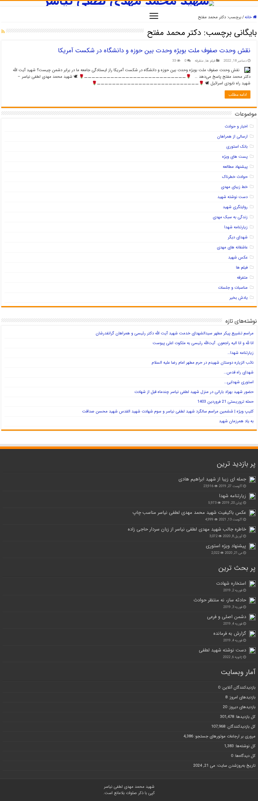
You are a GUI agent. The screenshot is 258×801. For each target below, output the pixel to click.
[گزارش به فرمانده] (252, 634)
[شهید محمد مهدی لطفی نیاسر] (129, 3)
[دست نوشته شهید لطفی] (252, 650)
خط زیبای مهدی (234, 187)
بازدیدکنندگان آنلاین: (237, 687)
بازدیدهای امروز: (241, 697)
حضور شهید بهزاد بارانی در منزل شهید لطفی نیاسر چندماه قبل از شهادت (194, 392)
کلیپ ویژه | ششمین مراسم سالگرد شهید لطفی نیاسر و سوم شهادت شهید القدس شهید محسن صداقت (168, 411)
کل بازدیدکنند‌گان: (240, 726)
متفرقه (199, 61)
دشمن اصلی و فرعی (226, 617)
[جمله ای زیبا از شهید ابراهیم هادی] (252, 479)
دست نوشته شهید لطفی (222, 650)
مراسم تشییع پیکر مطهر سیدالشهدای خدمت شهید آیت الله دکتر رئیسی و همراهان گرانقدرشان (175, 333)
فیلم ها (210, 61)
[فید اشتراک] (3, 31)
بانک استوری (237, 146)
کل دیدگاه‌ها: (244, 756)
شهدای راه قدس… (239, 372)
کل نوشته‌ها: (244, 746)
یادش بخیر (238, 297)
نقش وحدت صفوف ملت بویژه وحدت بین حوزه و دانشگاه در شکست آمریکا (154, 50)
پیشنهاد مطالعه (235, 166)
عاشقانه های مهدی (232, 247)
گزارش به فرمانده (229, 633)
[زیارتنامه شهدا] (252, 496)
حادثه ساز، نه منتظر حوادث (220, 600)
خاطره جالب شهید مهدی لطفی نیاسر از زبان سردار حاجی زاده (187, 529)
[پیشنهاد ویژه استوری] (252, 546)
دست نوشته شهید (232, 197)
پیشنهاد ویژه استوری (226, 546)
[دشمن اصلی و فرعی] (252, 617)
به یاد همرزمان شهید (236, 421)
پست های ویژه (235, 156)
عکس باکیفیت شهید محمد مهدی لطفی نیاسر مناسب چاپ (189, 512)
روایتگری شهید (235, 207)
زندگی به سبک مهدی (230, 217)
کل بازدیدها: (244, 716)
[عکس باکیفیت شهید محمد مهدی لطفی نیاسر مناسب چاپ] (252, 513)
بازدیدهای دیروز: (241, 707)
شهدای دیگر (238, 237)
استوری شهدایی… (239, 382)
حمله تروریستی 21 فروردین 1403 (225, 401)
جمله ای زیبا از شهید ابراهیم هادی (212, 479)
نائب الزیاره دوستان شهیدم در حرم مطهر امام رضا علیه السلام (203, 362)
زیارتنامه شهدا (236, 227)
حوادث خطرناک (235, 176)
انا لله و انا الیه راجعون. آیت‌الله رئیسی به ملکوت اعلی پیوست (203, 343)
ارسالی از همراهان (232, 136)
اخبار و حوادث (236, 126)
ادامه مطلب (237, 94)
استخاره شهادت (231, 583)
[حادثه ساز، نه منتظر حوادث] (252, 600)
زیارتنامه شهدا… (240, 352)
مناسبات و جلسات (233, 287)
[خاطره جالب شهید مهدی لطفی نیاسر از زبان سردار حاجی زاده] (252, 529)
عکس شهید (238, 257)
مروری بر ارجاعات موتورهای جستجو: (224, 736)
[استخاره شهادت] (252, 584)
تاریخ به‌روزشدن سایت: (235, 765)
